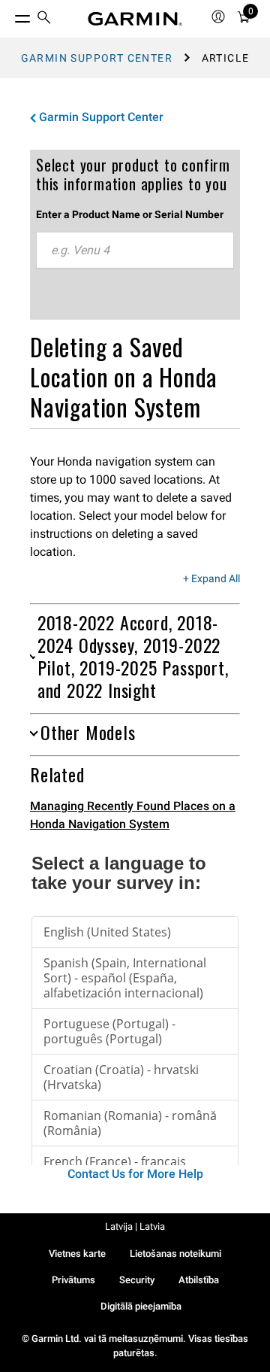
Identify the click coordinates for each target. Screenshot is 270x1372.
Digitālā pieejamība (141, 1306)
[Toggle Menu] (9, 15)
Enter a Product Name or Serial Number (130, 214)
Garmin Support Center (96, 58)
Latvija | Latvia (135, 1226)
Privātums (73, 1279)
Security (136, 1279)
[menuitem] (44, 19)
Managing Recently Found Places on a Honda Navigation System (133, 815)
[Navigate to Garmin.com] (135, 19)
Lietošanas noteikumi (175, 1253)
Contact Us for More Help (135, 1174)
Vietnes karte (77, 1253)
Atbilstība (198, 1279)
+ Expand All (211, 579)
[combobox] (135, 250)
